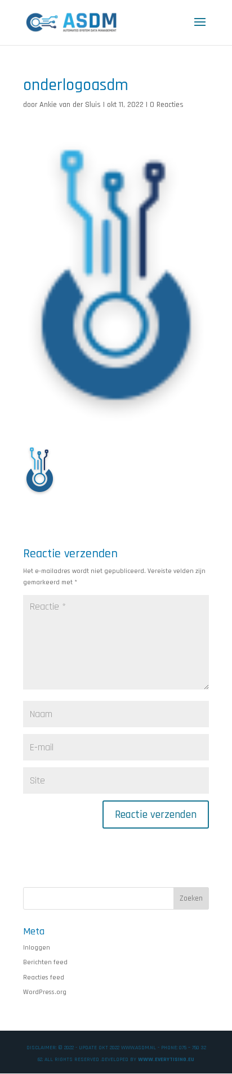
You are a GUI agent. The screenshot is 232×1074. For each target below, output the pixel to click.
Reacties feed (43, 977)
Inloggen (36, 947)
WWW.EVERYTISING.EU (166, 1059)
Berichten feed (45, 962)
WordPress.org (44, 992)
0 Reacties (167, 105)
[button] (39, 469)
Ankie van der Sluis (70, 105)
